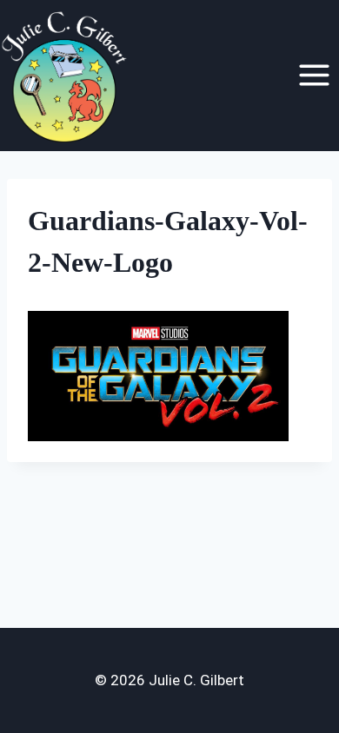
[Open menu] (314, 75)
